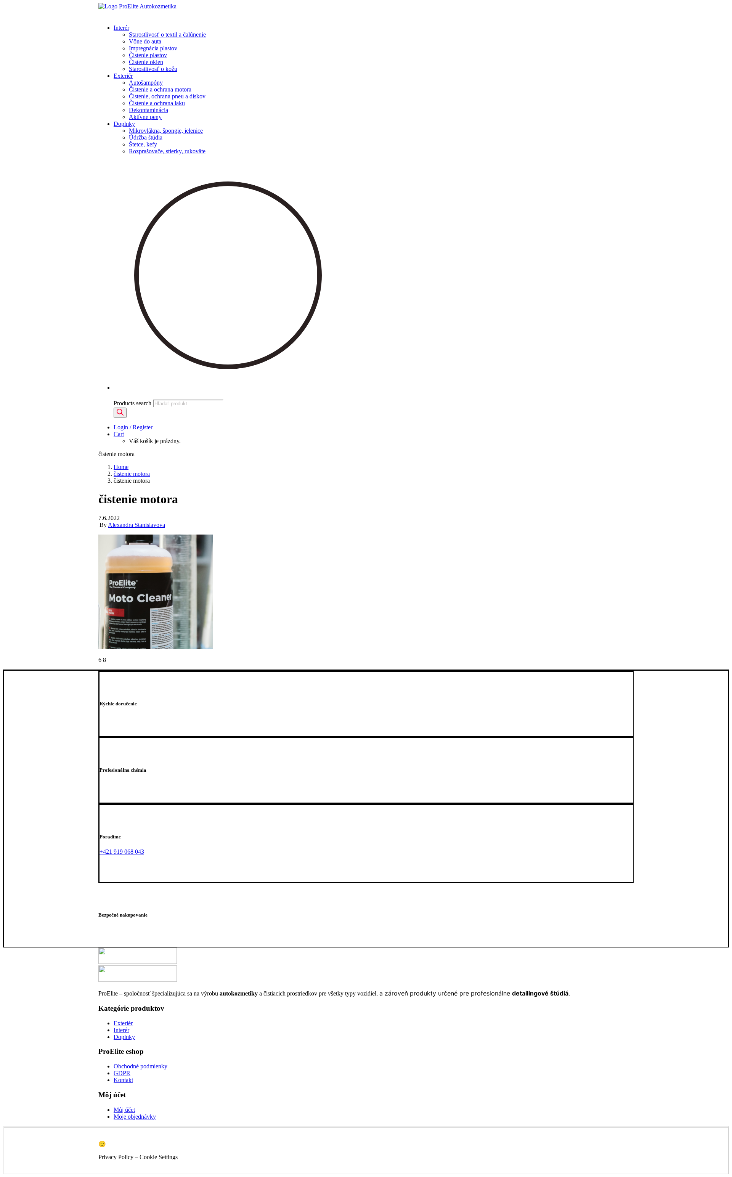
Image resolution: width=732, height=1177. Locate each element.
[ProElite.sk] (366, 10)
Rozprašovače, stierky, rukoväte (167, 151)
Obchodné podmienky (140, 1066)
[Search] (120, 413)
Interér (121, 27)
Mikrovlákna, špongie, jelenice (166, 130)
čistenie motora (132, 473)
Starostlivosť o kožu (153, 69)
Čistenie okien (146, 62)
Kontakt (123, 1080)
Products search (132, 403)
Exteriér (123, 75)
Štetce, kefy (143, 144)
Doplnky (124, 123)
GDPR (122, 1073)
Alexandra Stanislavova (136, 525)
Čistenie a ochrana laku (157, 103)
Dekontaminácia (148, 110)
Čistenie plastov (148, 55)
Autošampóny (146, 82)
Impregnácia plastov (153, 48)
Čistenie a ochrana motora (160, 89)
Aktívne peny (145, 117)
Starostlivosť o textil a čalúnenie (167, 34)
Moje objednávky (135, 1116)
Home (121, 467)
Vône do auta (145, 41)
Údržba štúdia (145, 137)
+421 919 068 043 (122, 851)
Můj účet (124, 1109)
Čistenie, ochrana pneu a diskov (167, 96)
